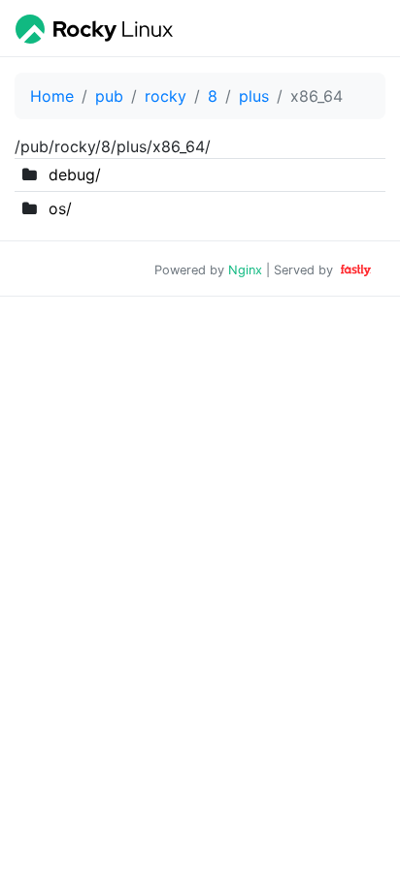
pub (109, 96)
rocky (165, 96)
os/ (60, 208)
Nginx (245, 270)
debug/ (75, 174)
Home (52, 96)
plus (254, 96)
